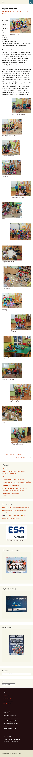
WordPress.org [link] (8, 704)
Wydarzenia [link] (18, 11)
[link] (31, 2)
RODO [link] (3, 476)
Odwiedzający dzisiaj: (9, 721)
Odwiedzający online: (9, 715)
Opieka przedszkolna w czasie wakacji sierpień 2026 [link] (15, 507)
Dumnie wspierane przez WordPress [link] (11, 753)
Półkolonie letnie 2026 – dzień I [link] (10, 513)
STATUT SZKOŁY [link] (6, 468)
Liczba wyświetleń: (9, 723)
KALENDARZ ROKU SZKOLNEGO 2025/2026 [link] (12, 479)
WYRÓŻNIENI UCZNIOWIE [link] (8, 496)
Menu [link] (3, 2)
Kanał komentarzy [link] (8, 701)
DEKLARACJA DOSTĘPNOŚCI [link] (9, 474)
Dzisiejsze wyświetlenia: (10, 718)
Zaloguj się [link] (6, 695)
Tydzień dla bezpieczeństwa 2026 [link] (11, 518)
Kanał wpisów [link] (7, 698)
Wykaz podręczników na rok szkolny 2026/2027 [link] (14, 510)
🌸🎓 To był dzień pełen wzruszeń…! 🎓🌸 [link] (13, 515)
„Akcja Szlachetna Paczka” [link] (12, 454)
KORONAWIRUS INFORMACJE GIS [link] (10, 493)
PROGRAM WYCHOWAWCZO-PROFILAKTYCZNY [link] (14, 471)
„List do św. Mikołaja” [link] (22, 457)
